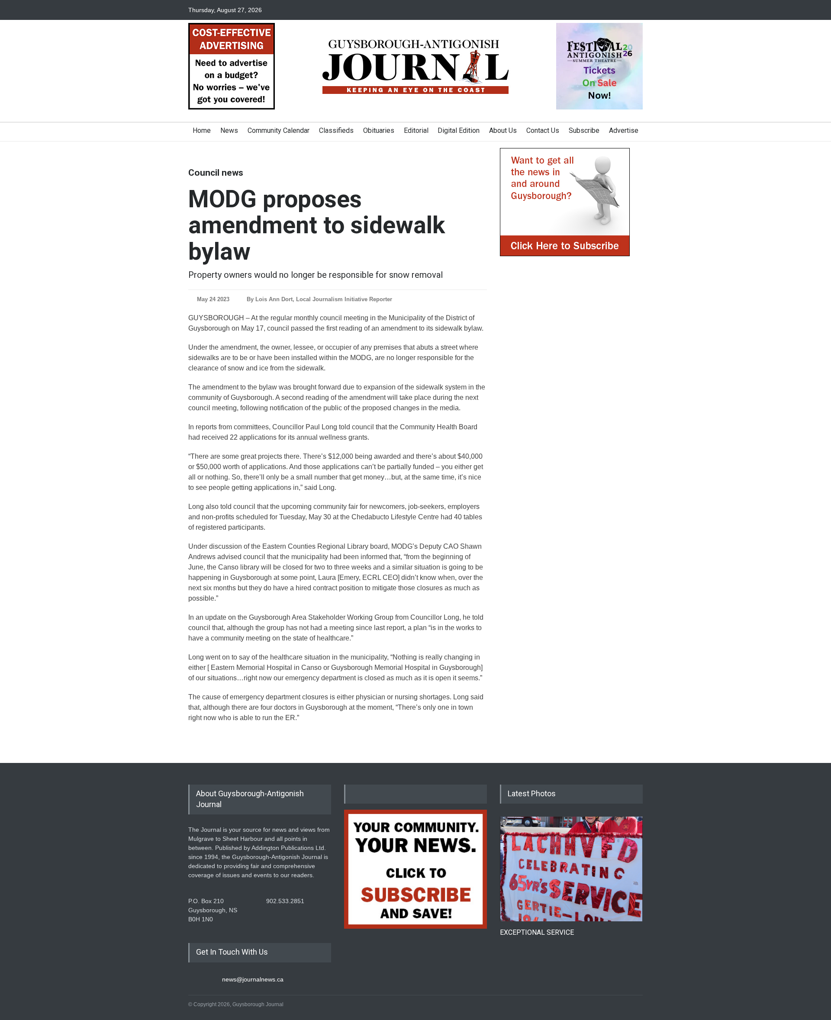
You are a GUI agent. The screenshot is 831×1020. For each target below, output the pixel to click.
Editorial (416, 130)
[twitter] (621, 9)
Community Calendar (278, 130)
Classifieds (336, 130)
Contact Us (542, 130)
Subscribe (584, 130)
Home (202, 130)
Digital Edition (459, 130)
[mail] (636, 9)
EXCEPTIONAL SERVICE (537, 932)
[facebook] (605, 9)
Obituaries (378, 130)
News (229, 130)
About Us (503, 130)
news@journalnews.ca (252, 979)
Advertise (623, 130)
